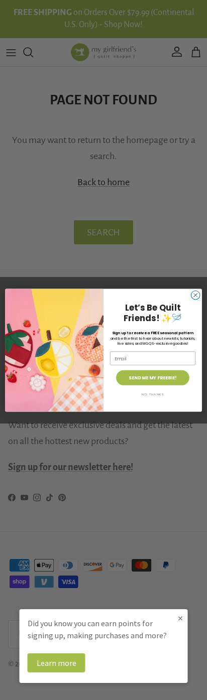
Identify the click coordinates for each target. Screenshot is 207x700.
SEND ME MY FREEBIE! (152, 377)
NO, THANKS (153, 394)
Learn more (56, 663)
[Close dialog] (195, 295)
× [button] (180, 618)
